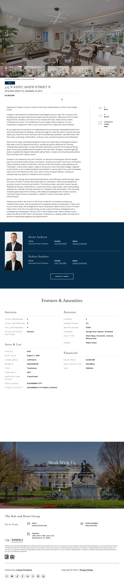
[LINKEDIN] (28, 576)
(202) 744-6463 (60, 263)
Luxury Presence (24, 570)
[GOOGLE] (38, 576)
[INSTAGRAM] (7, 576)
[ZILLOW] (43, 576)
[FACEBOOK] (22, 576)
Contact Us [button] (62, 487)
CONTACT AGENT (62, 276)
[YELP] (33, 576)
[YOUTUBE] (12, 576)
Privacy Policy (86, 570)
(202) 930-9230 (60, 244)
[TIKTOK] (17, 576)
